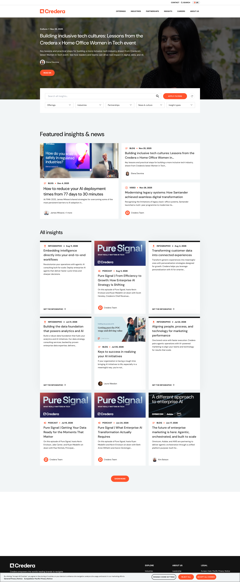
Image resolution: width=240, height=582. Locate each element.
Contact (175, 2)
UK (197, 2)
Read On (47, 73)
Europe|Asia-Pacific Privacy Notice (38, 579)
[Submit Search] (158, 96)
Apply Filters (175, 96)
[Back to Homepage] (52, 11)
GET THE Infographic (53, 309)
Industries (136, 11)
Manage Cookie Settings (164, 577)
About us (194, 11)
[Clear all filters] (192, 96)
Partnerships (152, 11)
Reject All (186, 577)
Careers (181, 11)
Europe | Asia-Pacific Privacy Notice (215, 571)
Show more (120, 479)
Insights (168, 11)
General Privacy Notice (13, 579)
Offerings (121, 11)
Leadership (176, 571)
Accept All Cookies (206, 577)
